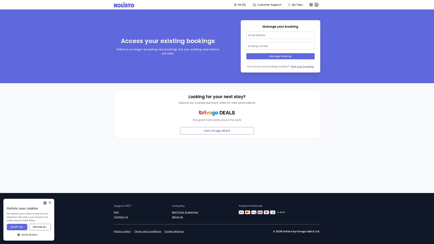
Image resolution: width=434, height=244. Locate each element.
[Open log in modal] (314, 5)
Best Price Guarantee (185, 212)
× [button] (49, 202)
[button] (29, 234)
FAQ (116, 212)
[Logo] (124, 4)
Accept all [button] (17, 227)
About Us (177, 217)
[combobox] (45, 203)
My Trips (297, 4)
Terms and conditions (147, 231)
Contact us (121, 217)
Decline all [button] (40, 227)
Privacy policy (122, 231)
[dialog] (28, 220)
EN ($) (242, 4)
